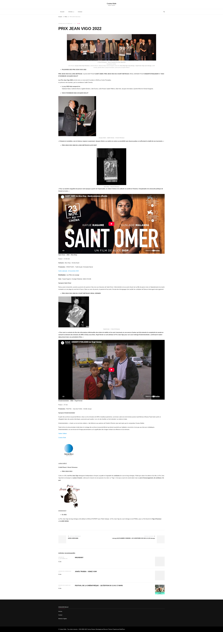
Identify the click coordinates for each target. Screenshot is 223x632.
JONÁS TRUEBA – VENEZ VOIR (86, 571)
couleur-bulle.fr (62, 463)
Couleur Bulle (111, 4)
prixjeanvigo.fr (62, 510)
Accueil (62, 11)
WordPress (122, 629)
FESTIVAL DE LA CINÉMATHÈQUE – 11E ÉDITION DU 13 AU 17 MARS (99, 585)
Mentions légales (62, 618)
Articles (70, 11)
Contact (80, 11)
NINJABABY (79, 557)
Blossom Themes (107, 629)
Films (78, 23)
